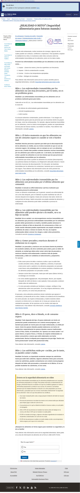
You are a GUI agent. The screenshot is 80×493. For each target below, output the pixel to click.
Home (3, 18)
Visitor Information (40, 468)
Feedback (78, 244)
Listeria (31, 129)
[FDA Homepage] (8, 14)
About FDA (14, 472)
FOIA (66, 468)
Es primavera (19, 36)
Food (8, 18)
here (38, 8)
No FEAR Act (40, 475)
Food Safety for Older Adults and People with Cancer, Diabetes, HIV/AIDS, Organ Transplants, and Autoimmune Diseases (8, 71)
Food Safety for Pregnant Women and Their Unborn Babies (8, 47)
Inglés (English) (20, 44)
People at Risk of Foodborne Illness (43, 18)
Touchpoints (53, 461)
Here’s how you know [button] (29, 0)
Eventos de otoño (30, 36)
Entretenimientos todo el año (32, 38)
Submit (24, 457)
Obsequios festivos (21, 40)
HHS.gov (66, 472)
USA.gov (66, 475)
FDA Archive (13, 468)
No (25, 452)
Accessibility (13, 475)
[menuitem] (72, 39)
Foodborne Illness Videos (7, 85)
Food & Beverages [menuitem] (70, 48)
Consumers (29, 18)
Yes (25, 447)
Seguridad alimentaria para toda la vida (47, 82)
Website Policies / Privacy (40, 472)
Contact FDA (10, 487)
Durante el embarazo (34, 234)
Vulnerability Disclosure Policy (40, 479)
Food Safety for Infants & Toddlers (8, 56)
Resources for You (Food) (18, 18)
